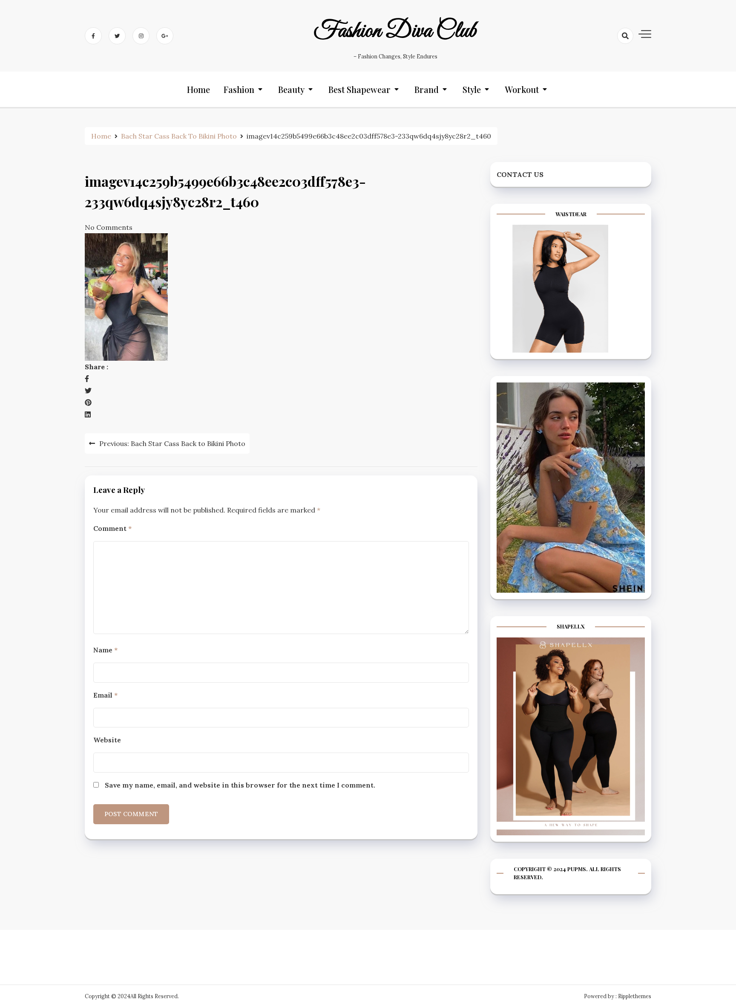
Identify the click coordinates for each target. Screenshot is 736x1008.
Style (472, 89)
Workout (522, 89)
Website (107, 740)
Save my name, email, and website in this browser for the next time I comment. (240, 785)
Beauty (291, 89)
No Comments (108, 227)
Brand (426, 89)
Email (105, 695)
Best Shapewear (359, 89)
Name (105, 650)
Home (198, 89)
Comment (112, 528)
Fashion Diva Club (395, 31)
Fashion (239, 89)
